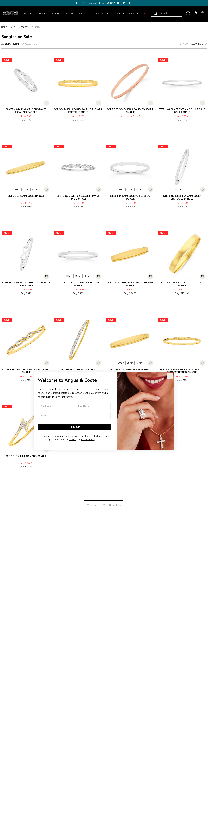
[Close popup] (170, 376)
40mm (121, 189)
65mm (26, 189)
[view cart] (202, 13)
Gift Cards (118, 13)
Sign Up (74, 427)
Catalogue (132, 13)
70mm (35, 189)
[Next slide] (47, 80)
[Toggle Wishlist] (46, 103)
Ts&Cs (72, 439)
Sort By (184, 43)
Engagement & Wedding (63, 13)
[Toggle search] (156, 13)
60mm (17, 189)
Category (23, 27)
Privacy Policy (88, 439)
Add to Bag (38, 126)
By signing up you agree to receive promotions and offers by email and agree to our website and (76, 437)
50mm (139, 189)
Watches (83, 13)
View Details (13, 126)
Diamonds (42, 13)
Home (4, 27)
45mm (130, 189)
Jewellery (27, 13)
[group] (104, 3)
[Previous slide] (4, 80)
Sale (144, 13)
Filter (12, 43)
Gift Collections (100, 13)
